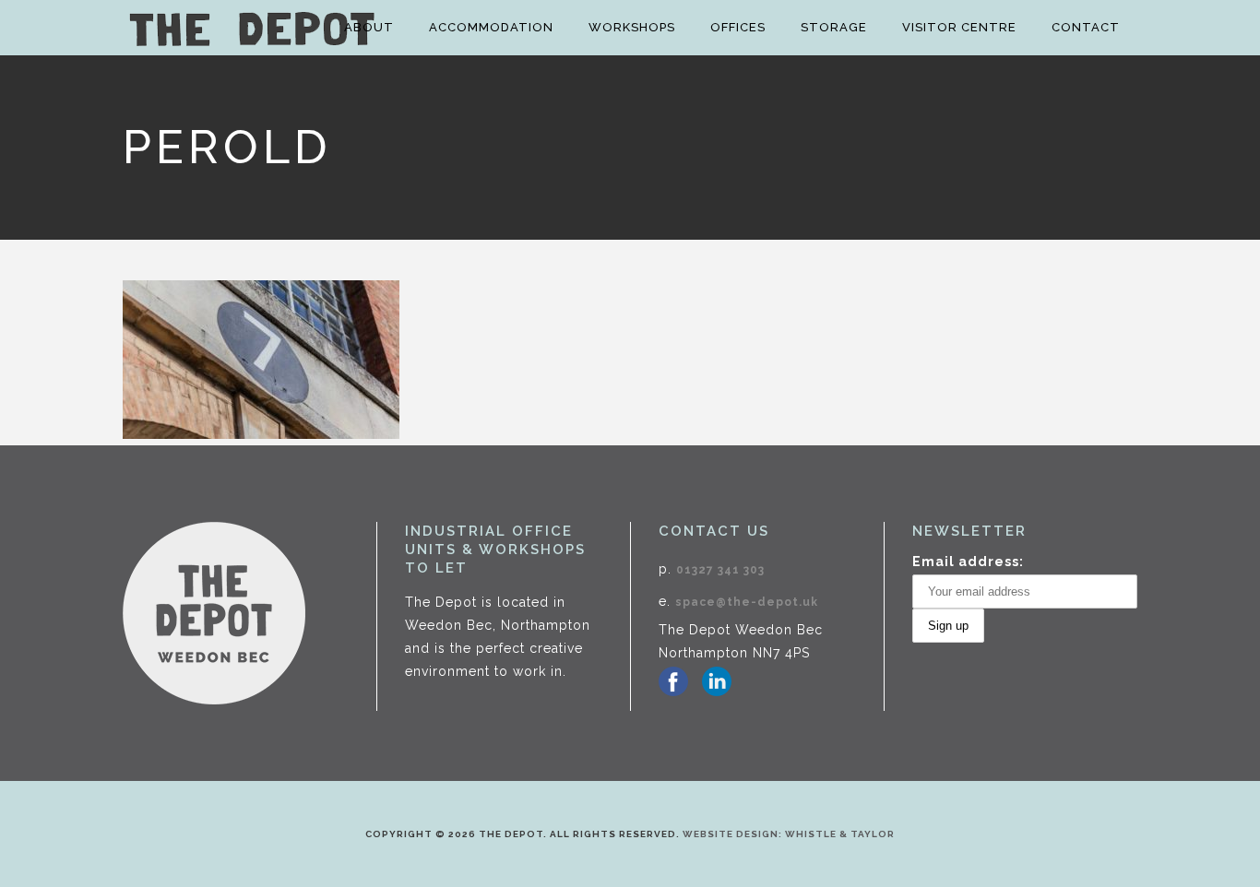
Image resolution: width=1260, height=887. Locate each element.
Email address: (968, 561)
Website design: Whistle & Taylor (789, 834)
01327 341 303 (720, 569)
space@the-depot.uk (746, 602)
